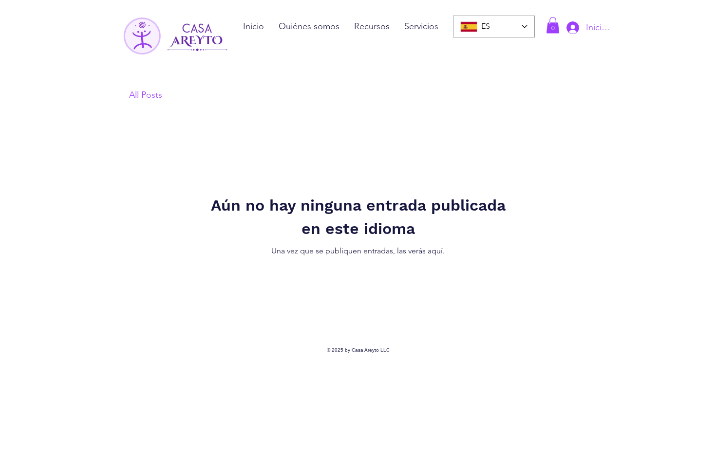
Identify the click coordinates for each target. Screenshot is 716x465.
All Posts (145, 94)
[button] (553, 25)
